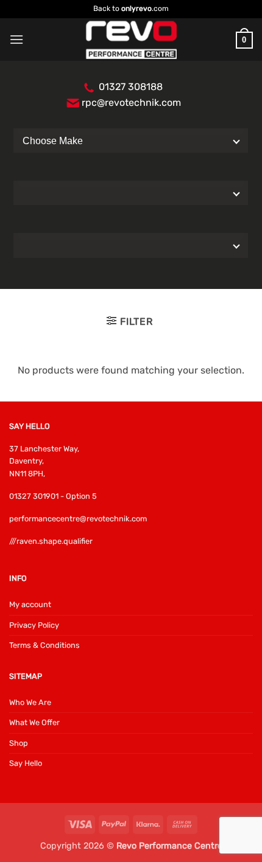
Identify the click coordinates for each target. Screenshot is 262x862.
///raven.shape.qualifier (51, 541)
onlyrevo (136, 8)
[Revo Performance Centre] (131, 40)
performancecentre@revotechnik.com (78, 518)
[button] (16, 39)
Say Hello (25, 763)
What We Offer (34, 722)
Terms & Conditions (44, 645)
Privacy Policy (34, 625)
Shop (18, 743)
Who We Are (30, 702)
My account (30, 604)
